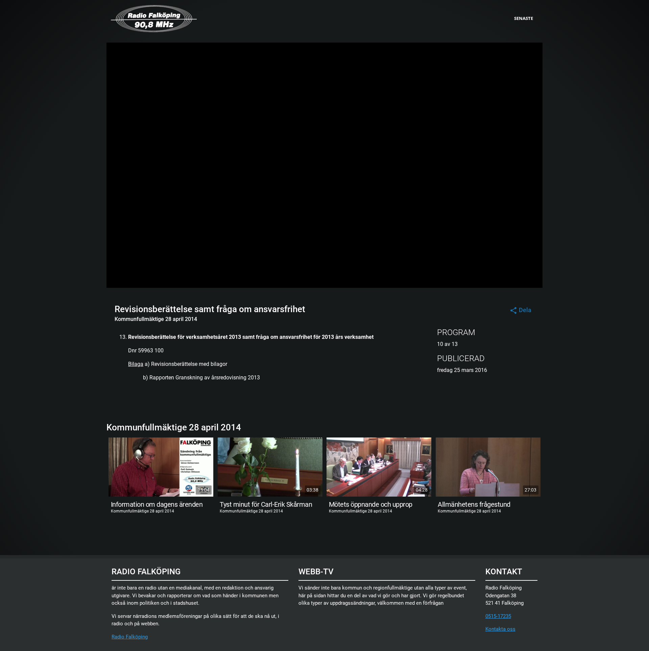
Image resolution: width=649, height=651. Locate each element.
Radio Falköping (130, 637)
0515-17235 (498, 616)
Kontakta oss (500, 629)
